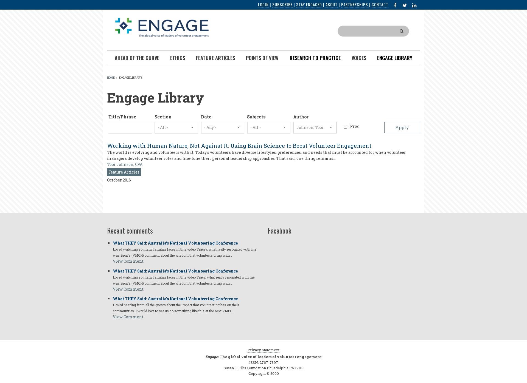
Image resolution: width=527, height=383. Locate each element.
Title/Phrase (122, 117)
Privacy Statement (263, 349)
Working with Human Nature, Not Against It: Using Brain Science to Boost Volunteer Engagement (239, 145)
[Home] (162, 27)
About (332, 4)
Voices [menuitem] (359, 57)
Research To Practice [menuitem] (315, 57)
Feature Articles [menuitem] (215, 57)
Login (263, 4)
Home (111, 78)
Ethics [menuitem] (177, 57)
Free (355, 126)
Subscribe (282, 4)
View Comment (128, 261)
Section (163, 117)
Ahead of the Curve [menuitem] (137, 57)
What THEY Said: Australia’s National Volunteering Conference (175, 243)
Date (206, 117)
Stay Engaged (309, 4)
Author (301, 117)
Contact (380, 4)
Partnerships (354, 4)
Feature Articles (123, 172)
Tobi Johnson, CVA (124, 164)
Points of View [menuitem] (262, 57)
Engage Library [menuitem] (394, 57)
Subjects (256, 117)
